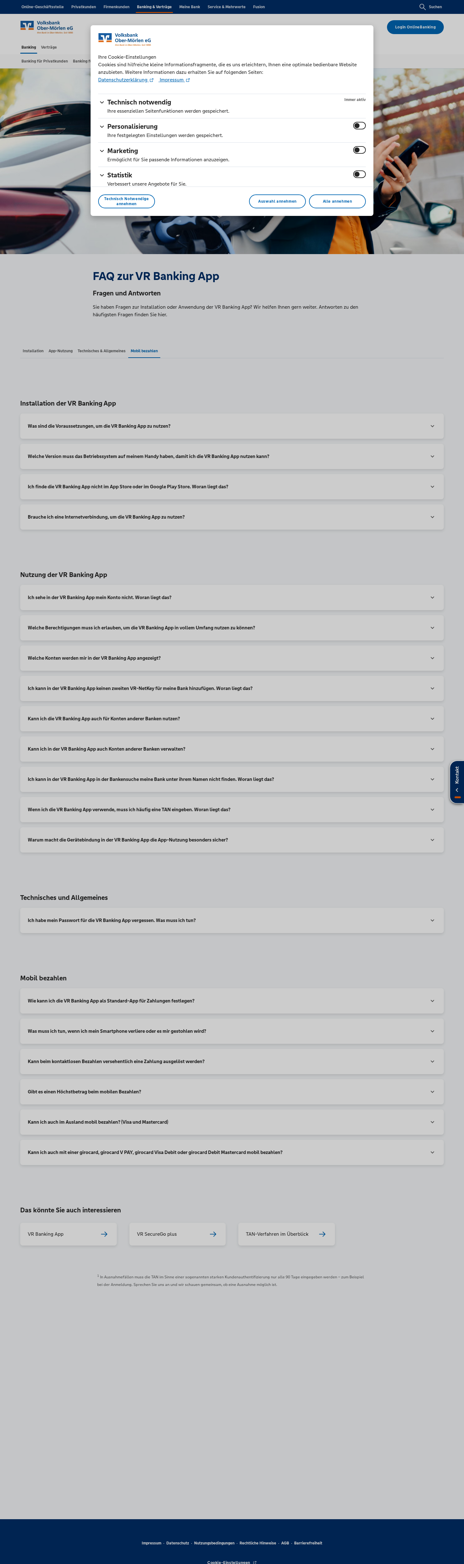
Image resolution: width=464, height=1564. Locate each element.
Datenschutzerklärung (123, 80)
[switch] (359, 125)
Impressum (171, 80)
